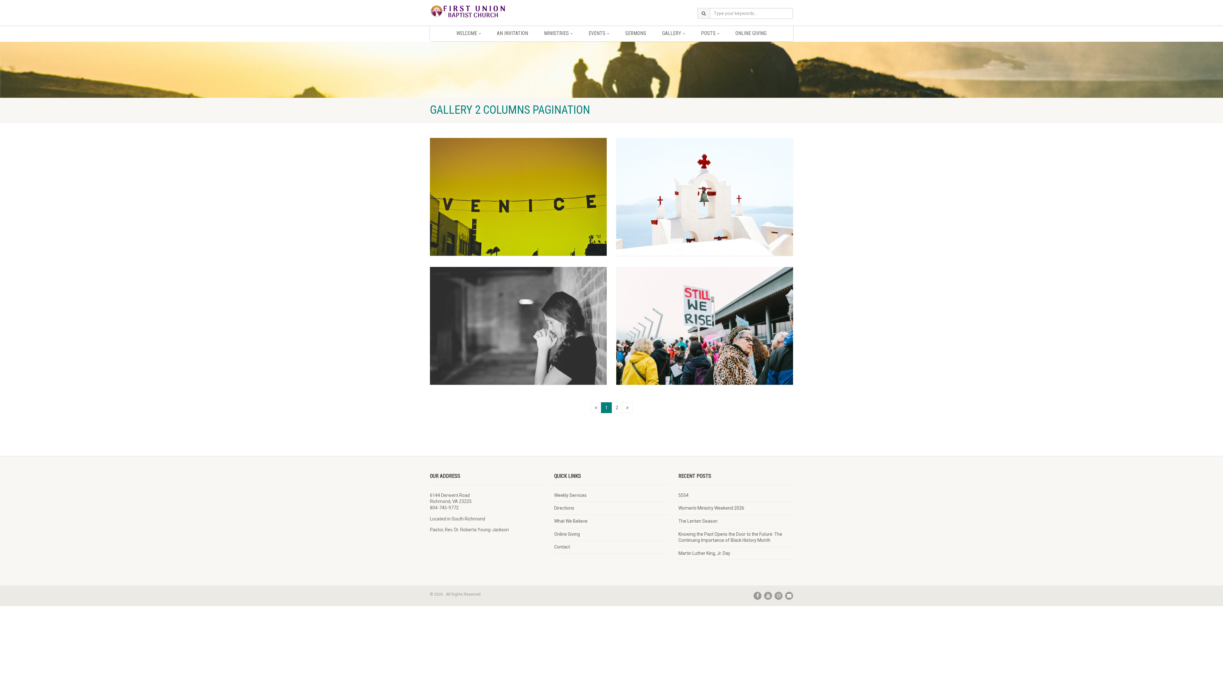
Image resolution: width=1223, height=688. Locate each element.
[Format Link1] (518, 326)
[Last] (627, 407)
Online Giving (751, 33)
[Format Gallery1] (518, 197)
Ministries (556, 33)
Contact (562, 546)
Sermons (635, 33)
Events (597, 33)
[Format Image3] (704, 326)
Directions (564, 508)
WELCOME (466, 33)
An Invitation (512, 33)
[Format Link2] (704, 197)
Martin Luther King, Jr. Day (704, 553)
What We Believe (571, 521)
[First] (595, 407)
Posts (708, 33)
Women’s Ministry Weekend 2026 (711, 508)
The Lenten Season (698, 521)
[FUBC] (487, 11)
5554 (683, 495)
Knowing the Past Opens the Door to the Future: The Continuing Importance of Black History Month (730, 537)
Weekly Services (570, 495)
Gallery (671, 33)
